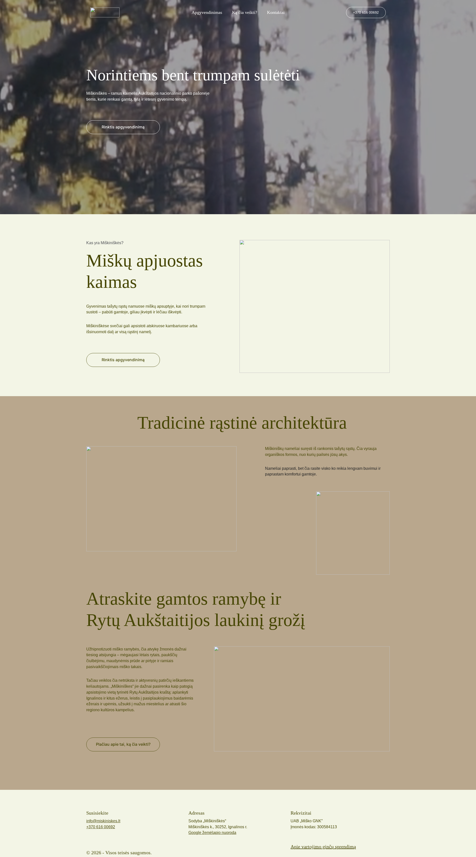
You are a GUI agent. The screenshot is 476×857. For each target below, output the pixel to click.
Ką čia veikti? (244, 12)
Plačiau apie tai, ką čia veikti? (123, 744)
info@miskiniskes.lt (103, 821)
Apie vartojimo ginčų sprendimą (323, 846)
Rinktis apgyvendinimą (123, 359)
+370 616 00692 (366, 12)
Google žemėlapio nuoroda (212, 832)
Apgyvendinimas (207, 12)
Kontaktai (276, 12)
